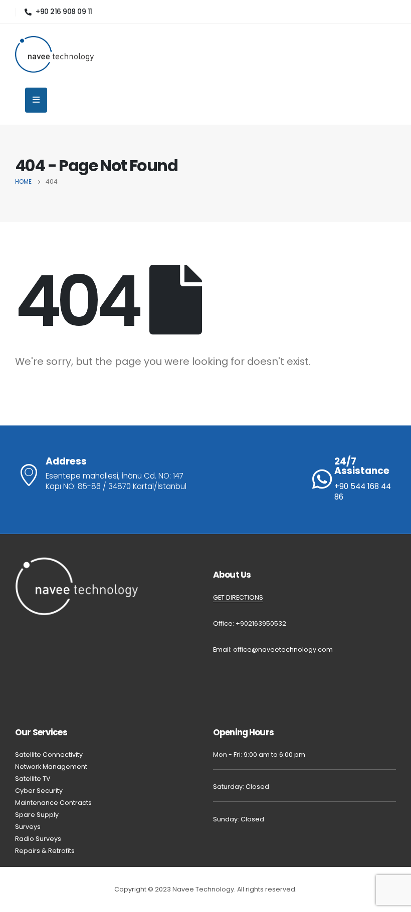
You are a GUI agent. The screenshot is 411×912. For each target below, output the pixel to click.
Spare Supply (37, 814)
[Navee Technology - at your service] (54, 54)
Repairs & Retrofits (45, 850)
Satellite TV (33, 778)
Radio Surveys (39, 838)
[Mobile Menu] (36, 100)
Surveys (28, 826)
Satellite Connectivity (49, 754)
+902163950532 (261, 623)
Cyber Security (39, 790)
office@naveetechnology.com (283, 649)
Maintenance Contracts (53, 802)
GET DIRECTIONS (238, 597)
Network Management (51, 766)
